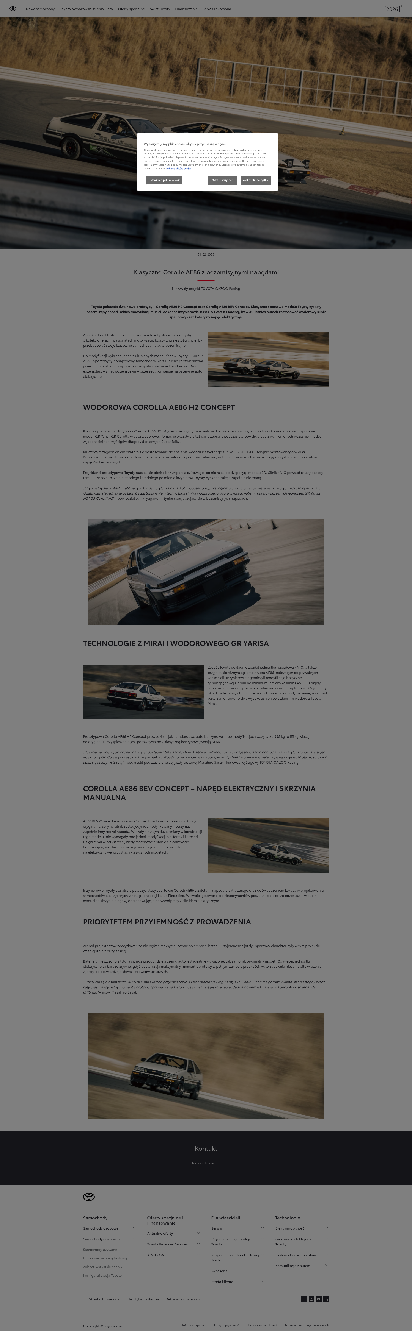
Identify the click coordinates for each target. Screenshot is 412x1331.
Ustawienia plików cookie (164, 180)
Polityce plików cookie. (179, 168)
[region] (207, 162)
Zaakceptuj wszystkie (256, 180)
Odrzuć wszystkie (222, 180)
